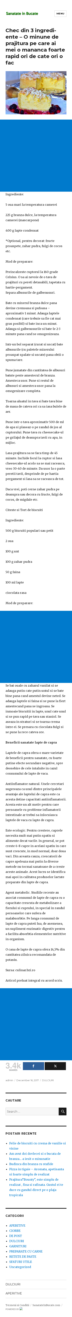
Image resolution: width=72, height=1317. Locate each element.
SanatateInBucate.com (46, 1305)
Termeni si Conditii (17, 1305)
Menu (60, 13)
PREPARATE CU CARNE (25, 1251)
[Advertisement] (36, 156)
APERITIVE (17, 1225)
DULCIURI (48, 1080)
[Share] (33, 1066)
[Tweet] (55, 1066)
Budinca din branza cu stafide (31, 1164)
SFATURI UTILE (20, 1262)
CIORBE (14, 1231)
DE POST (15, 1236)
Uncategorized (20, 1267)
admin (9, 1080)
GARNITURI (17, 1246)
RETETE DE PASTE (22, 1256)
